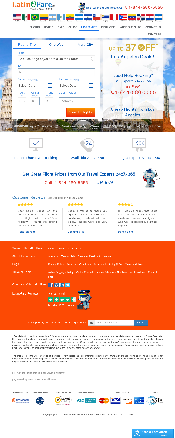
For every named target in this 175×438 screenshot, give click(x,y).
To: (20, 66)
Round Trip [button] (27, 45)
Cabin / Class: (68, 92)
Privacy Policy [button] (56, 264)
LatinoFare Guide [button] (130, 27)
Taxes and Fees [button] (134, 264)
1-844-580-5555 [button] (146, 7)
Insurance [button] (108, 27)
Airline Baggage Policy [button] (60, 272)
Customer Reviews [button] (28, 197)
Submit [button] (141, 322)
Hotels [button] (48, 27)
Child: (35, 94)
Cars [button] (61, 27)
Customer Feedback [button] (89, 256)
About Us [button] (53, 256)
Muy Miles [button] (154, 34)
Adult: (21, 94)
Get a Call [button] (106, 182)
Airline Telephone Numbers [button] (112, 272)
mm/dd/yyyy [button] (33, 80)
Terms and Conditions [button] (79, 264)
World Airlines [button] (137, 272)
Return (69, 79)
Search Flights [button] (80, 112)
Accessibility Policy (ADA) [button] (108, 264)
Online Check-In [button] (85, 272)
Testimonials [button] (68, 256)
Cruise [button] (72, 27)
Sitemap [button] (107, 256)
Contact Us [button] (153, 27)
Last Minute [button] (89, 27)
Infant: (49, 94)
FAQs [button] (51, 277)
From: (21, 53)
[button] (33, 5)
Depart (28, 79)
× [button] (171, 433)
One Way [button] (56, 45)
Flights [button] (35, 27)
